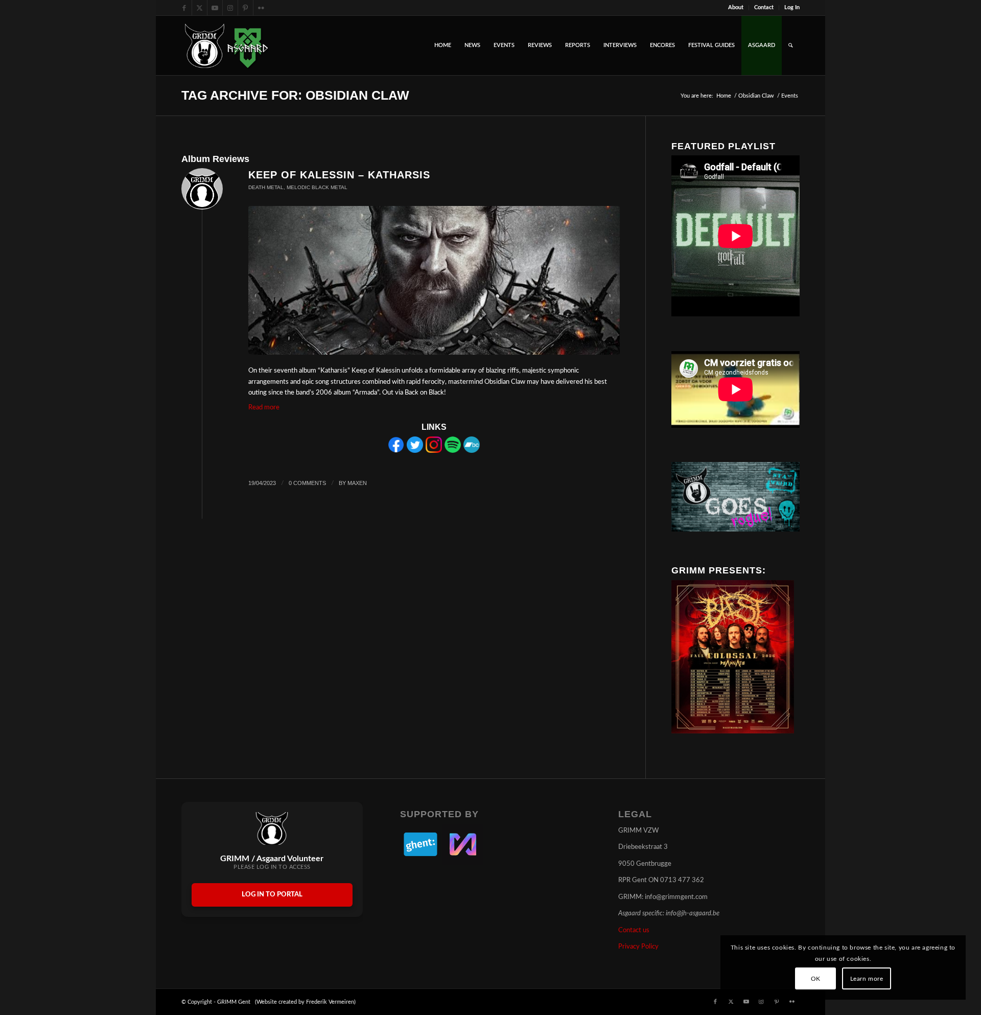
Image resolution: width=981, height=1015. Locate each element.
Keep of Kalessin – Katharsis (339, 174)
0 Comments (307, 483)
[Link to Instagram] (230, 7)
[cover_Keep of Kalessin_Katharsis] (434, 280)
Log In (792, 7)
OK (816, 979)
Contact (764, 7)
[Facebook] (396, 451)
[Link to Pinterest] (245, 7)
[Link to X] (199, 7)
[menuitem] (736, 7)
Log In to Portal (272, 894)
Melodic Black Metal (317, 187)
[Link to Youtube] (214, 7)
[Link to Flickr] (261, 7)
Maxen (357, 483)
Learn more (866, 979)
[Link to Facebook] (184, 7)
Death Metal (266, 187)
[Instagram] (434, 451)
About (735, 7)
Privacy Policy (638, 946)
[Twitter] (415, 451)
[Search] (791, 45)
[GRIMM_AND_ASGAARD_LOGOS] (226, 45)
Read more (263, 407)
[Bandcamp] (471, 451)
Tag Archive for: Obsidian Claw (295, 95)
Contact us (633, 930)
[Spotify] (453, 451)
